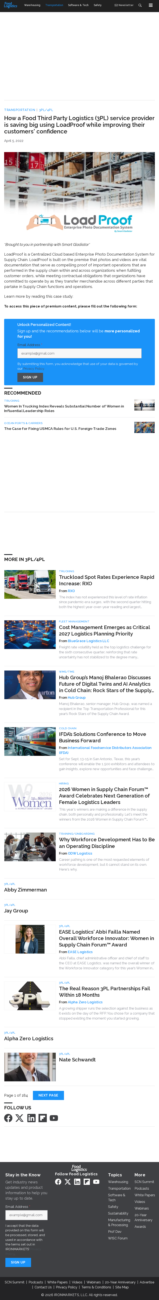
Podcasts (36, 1282)
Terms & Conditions (96, 1287)
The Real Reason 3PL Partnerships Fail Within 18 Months (104, 991)
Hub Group (77, 698)
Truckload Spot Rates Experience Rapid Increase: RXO (106, 580)
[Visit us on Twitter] (19, 1118)
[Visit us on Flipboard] (43, 1118)
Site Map (122, 1287)
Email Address (29, 345)
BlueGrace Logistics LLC (88, 641)
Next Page (48, 1095)
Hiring (64, 783)
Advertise (147, 1282)
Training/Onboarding (77, 833)
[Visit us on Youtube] (54, 1118)
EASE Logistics (80, 952)
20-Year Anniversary (120, 1282)
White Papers (57, 1282)
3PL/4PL (46, 110)
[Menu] (151, 5)
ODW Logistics (80, 853)
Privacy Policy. (34, 369)
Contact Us (43, 1287)
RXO (71, 591)
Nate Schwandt (77, 1060)
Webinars (94, 1282)
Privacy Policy (66, 1287)
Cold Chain (67, 728)
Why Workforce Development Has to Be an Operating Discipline (107, 843)
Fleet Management (74, 621)
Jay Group (16, 911)
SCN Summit (14, 1282)
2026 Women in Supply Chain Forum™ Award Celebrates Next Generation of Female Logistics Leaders (104, 795)
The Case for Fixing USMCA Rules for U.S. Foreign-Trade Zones (60, 428)
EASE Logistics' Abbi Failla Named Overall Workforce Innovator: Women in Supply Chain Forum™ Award (106, 938)
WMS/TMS (66, 671)
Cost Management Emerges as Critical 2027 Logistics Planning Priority (104, 630)
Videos (77, 1282)
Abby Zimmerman (25, 890)
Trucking (11, 400)
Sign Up (30, 377)
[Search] (140, 5)
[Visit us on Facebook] (8, 1118)
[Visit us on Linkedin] (31, 1118)
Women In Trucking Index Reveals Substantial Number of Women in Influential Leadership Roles (64, 408)
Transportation (19, 110)
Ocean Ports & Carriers (23, 423)
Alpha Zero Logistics (85, 1002)
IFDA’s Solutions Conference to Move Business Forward (102, 737)
